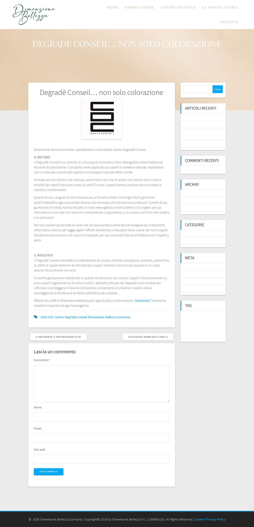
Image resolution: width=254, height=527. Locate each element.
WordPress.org (193, 288)
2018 (43, 317)
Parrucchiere (139, 7)
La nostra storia (220, 7)
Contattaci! (142, 300)
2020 (193, 313)
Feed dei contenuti (195, 274)
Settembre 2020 (194, 193)
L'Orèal (208, 335)
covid (183, 322)
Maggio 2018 (191, 200)
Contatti (229, 22)
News (187, 234)
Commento (42, 360)
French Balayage (194, 117)
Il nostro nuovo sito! (197, 143)
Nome (38, 407)
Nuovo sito (217, 335)
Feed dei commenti (196, 281)
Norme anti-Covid (195, 124)
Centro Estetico (178, 7)
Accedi (187, 267)
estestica (185, 335)
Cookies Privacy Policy (209, 519)
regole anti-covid (188, 340)
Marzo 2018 (191, 208)
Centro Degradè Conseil (70, 317)
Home (113, 7)
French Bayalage (196, 335)
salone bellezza (204, 340)
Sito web (39, 449)
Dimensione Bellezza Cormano (109, 317)
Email (37, 428)
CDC (51, 317)
